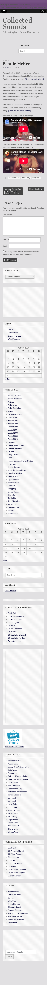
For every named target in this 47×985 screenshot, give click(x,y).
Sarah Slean (13, 823)
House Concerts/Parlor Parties (20, 461)
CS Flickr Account (15, 619)
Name (6, 240)
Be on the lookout (15, 414)
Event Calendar (14, 641)
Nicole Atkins (13, 813)
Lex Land (12, 798)
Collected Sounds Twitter (18, 776)
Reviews (11, 486)
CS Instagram (13, 622)
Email (5, 246)
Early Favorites (14, 455)
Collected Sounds (17, 23)
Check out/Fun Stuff (16, 445)
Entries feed (13, 333)
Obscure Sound (14, 907)
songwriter (36, 178)
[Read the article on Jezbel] (19, 111)
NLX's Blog (12, 816)
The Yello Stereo (15, 916)
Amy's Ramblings (15, 399)
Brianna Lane (13, 773)
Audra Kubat (13, 764)
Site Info (11, 495)
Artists (10, 411)
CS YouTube (13, 782)
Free (10, 458)
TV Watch (12, 504)
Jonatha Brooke (14, 795)
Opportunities (13, 479)
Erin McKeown (14, 785)
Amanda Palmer (14, 761)
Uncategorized (14, 507)
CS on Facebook (15, 629)
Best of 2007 (13, 430)
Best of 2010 (13, 439)
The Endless (13, 829)
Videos (11, 510)
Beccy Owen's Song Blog (18, 767)
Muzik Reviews (14, 904)
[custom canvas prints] (13, 745)
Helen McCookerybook (17, 792)
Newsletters (13, 476)
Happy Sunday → (36, 189)
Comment (7, 215)
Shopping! (12, 489)
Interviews (12, 464)
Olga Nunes (13, 820)
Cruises (11, 451)
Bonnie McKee (14, 178)
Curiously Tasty (14, 895)
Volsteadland (13, 513)
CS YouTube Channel (17, 635)
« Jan (7, 379)
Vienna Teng (13, 832)
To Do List (12, 498)
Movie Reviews (14, 467)
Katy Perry (26, 178)
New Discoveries (15, 473)
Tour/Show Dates (15, 501)
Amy (6, 67)
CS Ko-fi (11, 626)
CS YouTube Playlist (16, 638)
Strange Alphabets (15, 910)
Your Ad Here (10, 591)
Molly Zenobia (14, 810)
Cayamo (11, 442)
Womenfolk (12, 923)
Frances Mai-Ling (15, 789)
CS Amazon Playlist (16, 616)
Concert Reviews (15, 448)
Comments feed (14, 336)
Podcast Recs (13, 482)
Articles (11, 402)
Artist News (7, 60)
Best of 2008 (13, 433)
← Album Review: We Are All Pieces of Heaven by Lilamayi (12, 191)
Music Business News (17, 470)
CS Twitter (12, 632)
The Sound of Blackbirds (18, 913)
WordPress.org (14, 339)
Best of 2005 (13, 424)
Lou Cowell (12, 807)
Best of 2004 (13, 421)
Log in (10, 330)
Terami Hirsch (13, 826)
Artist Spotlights (14, 408)
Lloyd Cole (12, 804)
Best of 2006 (13, 427)
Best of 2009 (13, 436)
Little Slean (12, 901)
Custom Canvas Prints (14, 747)
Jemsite (11, 898)
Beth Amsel (12, 770)
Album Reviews (14, 396)
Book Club (12, 613)
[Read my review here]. (34, 79)
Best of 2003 (13, 417)
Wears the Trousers (16, 919)
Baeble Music (13, 891)
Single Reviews (14, 492)
